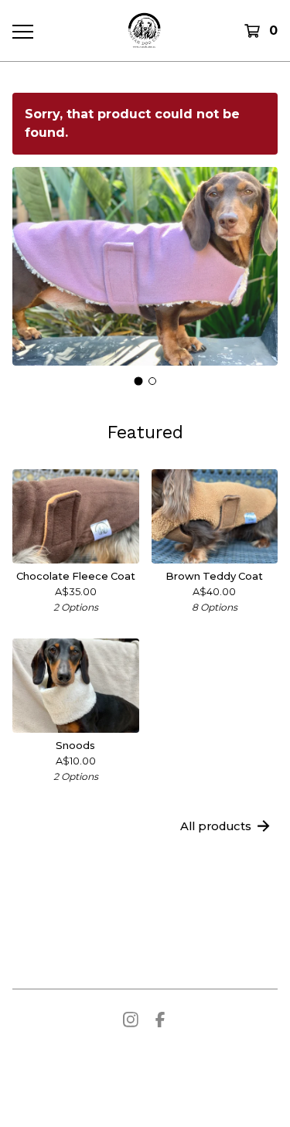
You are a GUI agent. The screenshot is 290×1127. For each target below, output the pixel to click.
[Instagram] (130, 1019)
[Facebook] (160, 1019)
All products (215, 826)
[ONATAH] (144, 30)
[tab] (138, 381)
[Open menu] (22, 31)
